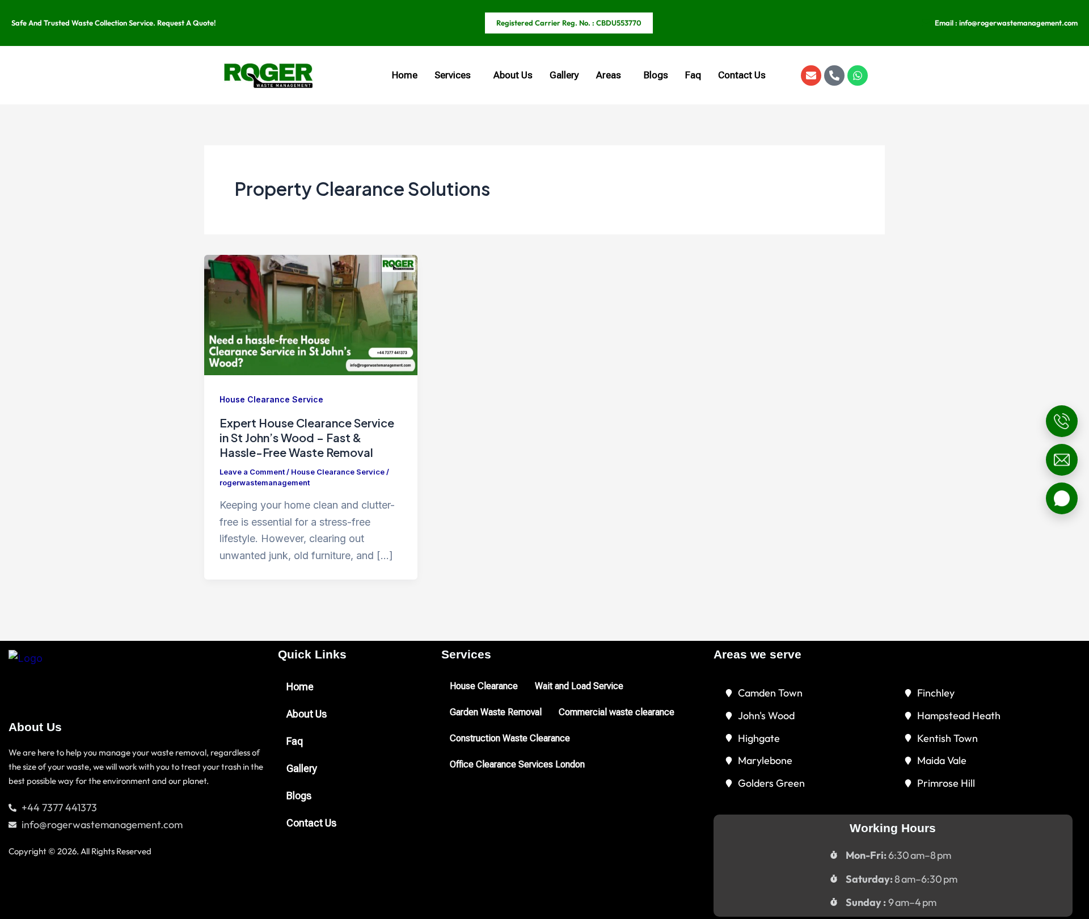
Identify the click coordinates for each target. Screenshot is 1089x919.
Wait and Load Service (579, 686)
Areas (608, 75)
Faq (693, 75)
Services (452, 75)
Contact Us (742, 75)
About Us (513, 75)
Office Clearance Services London (517, 764)
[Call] (1062, 421)
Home (404, 75)
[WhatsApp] (1062, 498)
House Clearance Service (271, 399)
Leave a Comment (252, 471)
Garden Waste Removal (496, 712)
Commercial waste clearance (616, 712)
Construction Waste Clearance (510, 738)
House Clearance (484, 686)
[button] (455, 75)
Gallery (564, 75)
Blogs (656, 75)
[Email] (1062, 460)
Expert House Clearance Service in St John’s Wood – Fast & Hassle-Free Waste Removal (307, 437)
